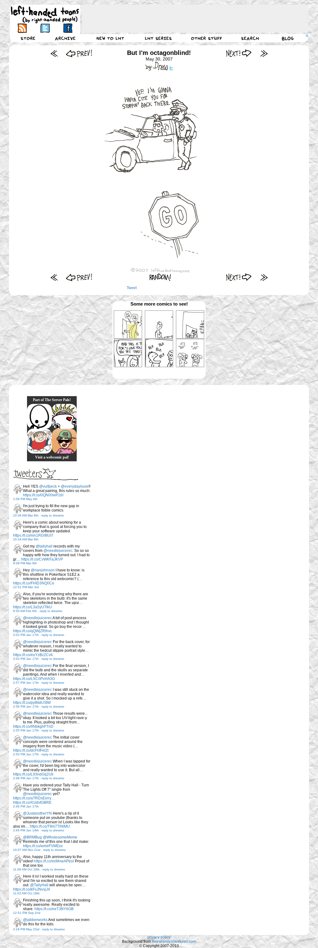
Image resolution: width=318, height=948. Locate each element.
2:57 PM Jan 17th (26, 682)
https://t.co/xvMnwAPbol (54, 861)
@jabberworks (35, 920)
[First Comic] (54, 53)
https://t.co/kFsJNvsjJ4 (31, 889)
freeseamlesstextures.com (174, 941)
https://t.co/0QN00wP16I (43, 495)
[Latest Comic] (264, 53)
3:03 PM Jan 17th (26, 635)
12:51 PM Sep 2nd (26, 912)
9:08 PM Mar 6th (25, 563)
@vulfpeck (48, 486)
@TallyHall (39, 885)
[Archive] (65, 38)
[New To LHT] (110, 38)
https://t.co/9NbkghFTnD (33, 726)
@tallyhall (44, 546)
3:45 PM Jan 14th (26, 830)
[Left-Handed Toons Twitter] (45, 28)
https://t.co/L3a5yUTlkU (32, 607)
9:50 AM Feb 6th (25, 611)
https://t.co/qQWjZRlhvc (32, 631)
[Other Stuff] (206, 38)
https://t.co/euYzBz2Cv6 (33, 655)
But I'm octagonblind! (159, 52)
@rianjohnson (43, 570)
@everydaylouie (75, 486)
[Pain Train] (39, 441)
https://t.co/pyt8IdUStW (32, 702)
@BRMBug (32, 837)
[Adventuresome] (64, 441)
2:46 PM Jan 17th (26, 806)
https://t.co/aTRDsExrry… (34, 798)
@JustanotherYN (37, 813)
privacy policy (159, 937)
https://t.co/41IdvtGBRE (32, 802)
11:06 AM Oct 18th (26, 869)
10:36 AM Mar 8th (26, 515)
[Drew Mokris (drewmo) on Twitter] (18, 489)
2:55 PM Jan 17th (26, 730)
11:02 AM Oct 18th (26, 893)
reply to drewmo (52, 515)
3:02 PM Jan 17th (26, 658)
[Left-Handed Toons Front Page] (45, 14)
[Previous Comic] (79, 53)
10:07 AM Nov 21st (26, 850)
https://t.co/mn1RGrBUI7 (33, 535)
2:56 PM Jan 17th (26, 706)
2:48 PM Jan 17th (26, 778)
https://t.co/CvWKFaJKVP (42, 559)
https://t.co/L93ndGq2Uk (33, 774)
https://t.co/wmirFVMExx (43, 846)
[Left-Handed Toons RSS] (22, 28)
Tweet (132, 288)
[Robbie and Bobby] (64, 416)
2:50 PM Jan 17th (26, 754)
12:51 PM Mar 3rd (26, 587)
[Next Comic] (239, 53)
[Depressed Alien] (39, 416)
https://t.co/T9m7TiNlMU (50, 826)
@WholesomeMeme (60, 837)
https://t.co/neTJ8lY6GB (54, 909)
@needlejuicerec (57, 550)
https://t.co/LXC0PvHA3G (34, 679)
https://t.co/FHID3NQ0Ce (33, 583)
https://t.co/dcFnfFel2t (30, 750)
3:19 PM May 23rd (26, 929)
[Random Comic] (160, 277)
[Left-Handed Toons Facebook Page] (67, 28)
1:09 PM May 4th (25, 499)
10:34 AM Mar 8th (26, 539)
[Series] (158, 38)
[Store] (28, 38)
